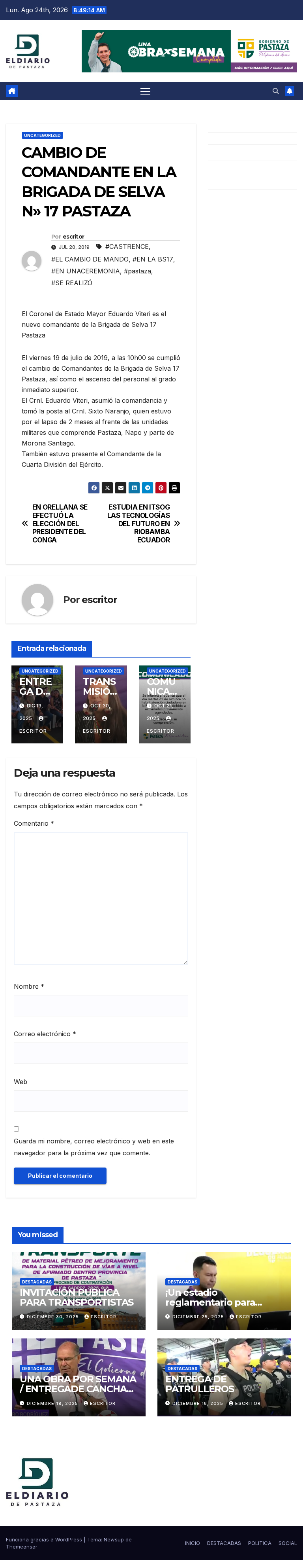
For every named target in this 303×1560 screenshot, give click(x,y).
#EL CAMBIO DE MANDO (90, 259)
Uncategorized (42, 135)
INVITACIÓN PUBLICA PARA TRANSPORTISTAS (76, 1297)
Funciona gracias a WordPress (45, 1539)
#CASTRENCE (127, 246)
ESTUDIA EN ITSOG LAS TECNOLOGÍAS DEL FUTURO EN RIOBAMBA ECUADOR (138, 523)
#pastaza (137, 271)
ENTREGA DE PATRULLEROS (199, 1384)
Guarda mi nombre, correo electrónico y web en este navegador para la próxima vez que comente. (94, 1147)
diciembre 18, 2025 (198, 1403)
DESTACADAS (37, 1281)
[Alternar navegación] (145, 91)
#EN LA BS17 (153, 259)
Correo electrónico (45, 1034)
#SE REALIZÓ (71, 283)
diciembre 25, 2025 (199, 1316)
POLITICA (259, 1543)
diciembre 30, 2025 (53, 1316)
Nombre (29, 986)
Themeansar (21, 1546)
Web (20, 1082)
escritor (73, 236)
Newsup (114, 1539)
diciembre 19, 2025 (53, 1403)
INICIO (192, 1543)
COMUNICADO (162, 691)
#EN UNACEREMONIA (85, 271)
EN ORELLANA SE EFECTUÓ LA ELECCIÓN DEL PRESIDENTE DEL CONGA (60, 523)
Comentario (34, 823)
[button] (276, 91)
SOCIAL (288, 1543)
